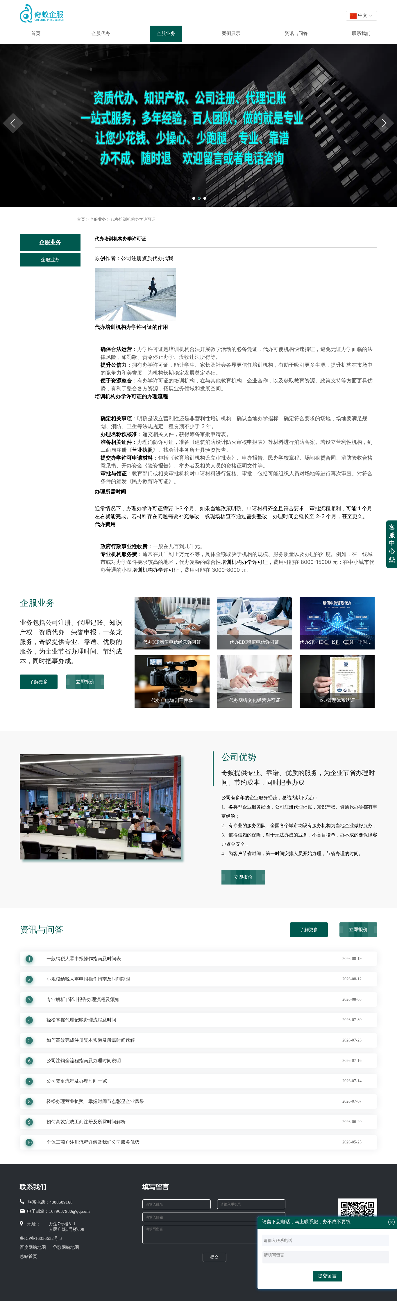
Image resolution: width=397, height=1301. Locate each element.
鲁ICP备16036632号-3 (41, 1238)
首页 (35, 33)
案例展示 (231, 33)
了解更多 (38, 681)
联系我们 (361, 33)
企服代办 (101, 33)
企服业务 (166, 33)
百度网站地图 (33, 1247)
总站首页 (28, 1256)
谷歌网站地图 (66, 1247)
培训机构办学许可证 (128, 327)
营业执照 (142, 450)
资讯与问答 (296, 33)
